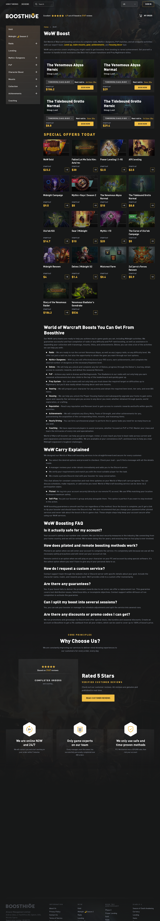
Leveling (81, 918)
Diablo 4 (137, 904)
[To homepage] (24, 906)
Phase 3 (108, 910)
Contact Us (53, 915)
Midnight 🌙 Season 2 (86, 911)
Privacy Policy (54, 911)
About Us (52, 908)
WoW (80, 904)
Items (135, 918)
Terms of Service (55, 918)
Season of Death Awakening (143, 908)
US (124, 4)
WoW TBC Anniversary (112, 905)
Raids (80, 915)
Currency (136, 911)
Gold (79, 908)
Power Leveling (111, 913)
